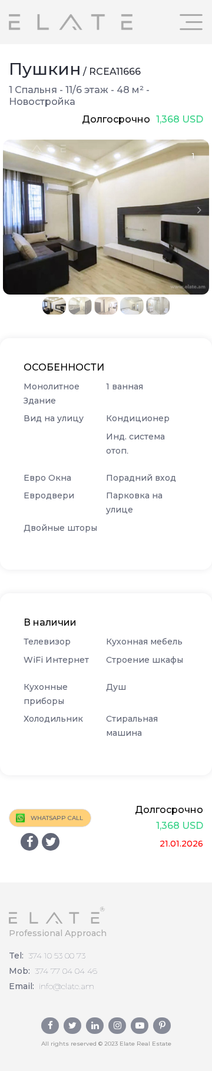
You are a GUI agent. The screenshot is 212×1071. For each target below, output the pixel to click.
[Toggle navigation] (191, 22)
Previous (13, 210)
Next (199, 210)
